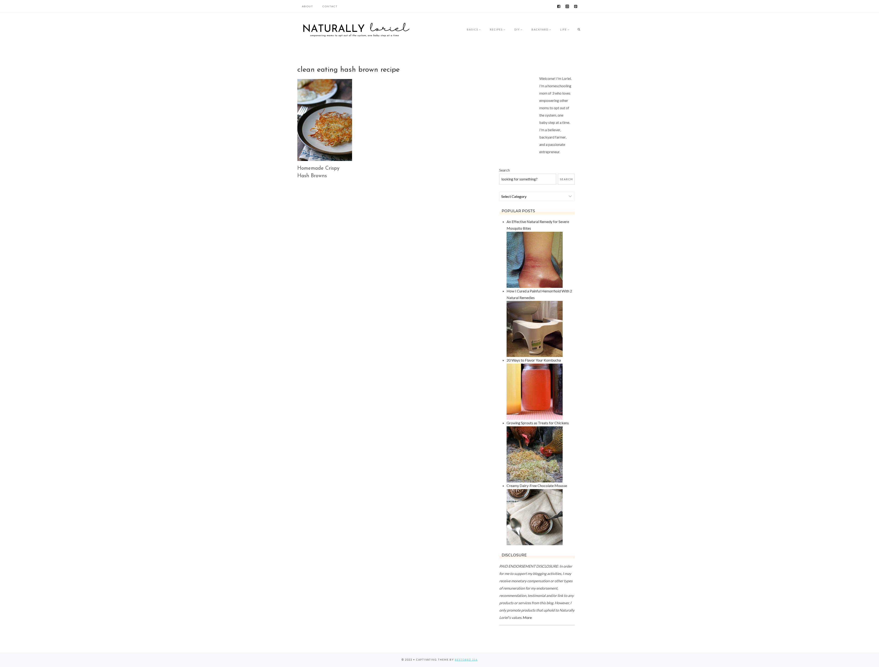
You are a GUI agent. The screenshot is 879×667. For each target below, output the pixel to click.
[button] (480, 29)
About (307, 6)
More (527, 617)
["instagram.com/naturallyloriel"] (567, 6)
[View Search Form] (579, 29)
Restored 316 (466, 659)
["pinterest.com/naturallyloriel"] (575, 6)
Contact (330, 6)
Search (504, 170)
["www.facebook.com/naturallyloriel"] (558, 6)
